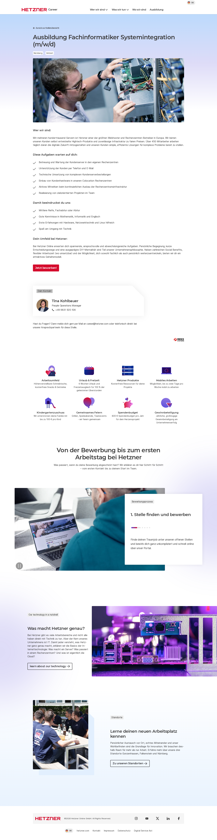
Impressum (109, 830)
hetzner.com (83, 830)
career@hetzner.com (97, 323)
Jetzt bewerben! (46, 268)
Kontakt (96, 830)
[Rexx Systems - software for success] (179, 339)
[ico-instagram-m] (136, 818)
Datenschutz (124, 830)
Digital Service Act (143, 830)
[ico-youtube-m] (147, 818)
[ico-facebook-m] (179, 818)
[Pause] (19, 565)
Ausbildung (156, 9)
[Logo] (48, 818)
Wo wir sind (139, 9)
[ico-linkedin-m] (168, 818)
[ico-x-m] (157, 818)
